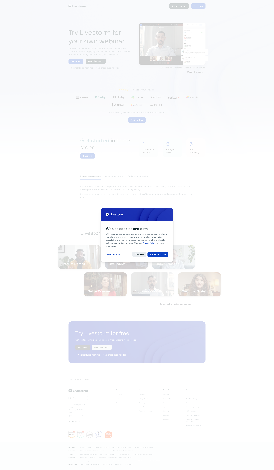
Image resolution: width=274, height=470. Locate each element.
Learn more (111, 254)
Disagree (139, 254)
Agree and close (158, 254)
